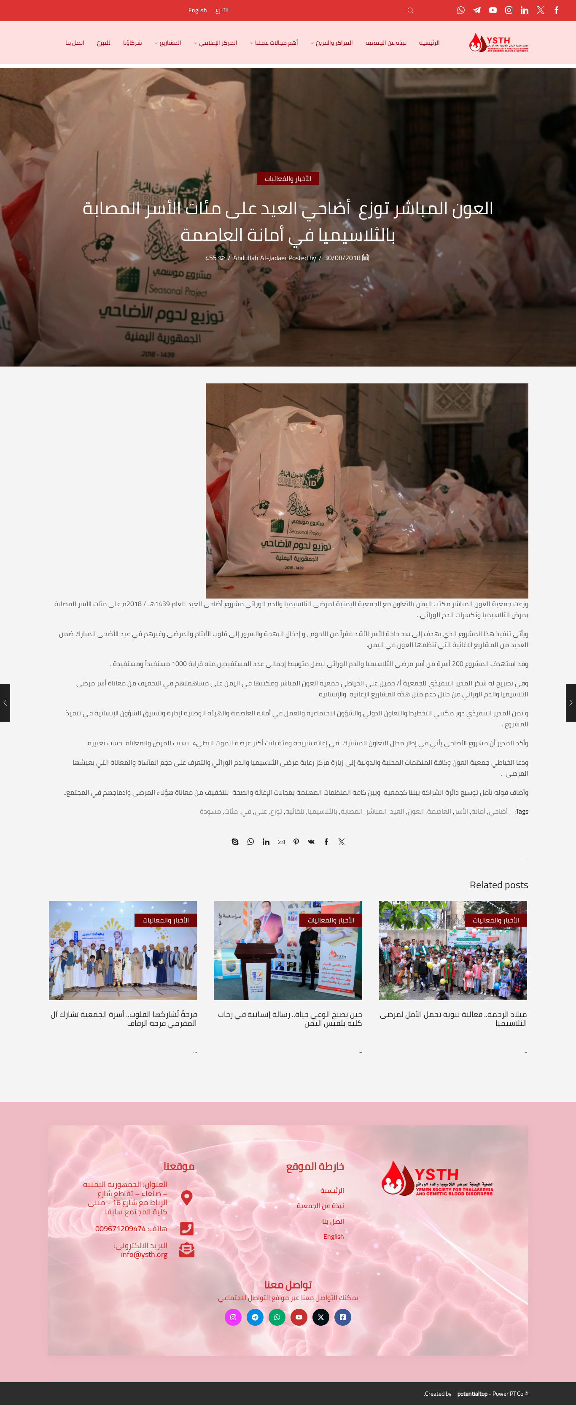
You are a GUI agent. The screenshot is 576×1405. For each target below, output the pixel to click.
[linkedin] (266, 842)
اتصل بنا (74, 42)
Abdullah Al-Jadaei (259, 258)
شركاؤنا (132, 42)
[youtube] (493, 10)
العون (416, 811)
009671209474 (120, 1228)
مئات (231, 811)
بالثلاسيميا (322, 811)
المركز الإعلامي (218, 42)
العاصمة (439, 811)
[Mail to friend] (281, 842)
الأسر (461, 811)
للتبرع (222, 10)
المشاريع (170, 42)
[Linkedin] (524, 10)
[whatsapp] (250, 842)
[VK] (311, 842)
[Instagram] (509, 10)
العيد (397, 811)
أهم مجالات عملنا (276, 42)
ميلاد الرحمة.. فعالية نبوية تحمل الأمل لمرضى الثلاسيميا (453, 1018)
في (246, 811)
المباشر (376, 811)
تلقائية (294, 811)
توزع (276, 811)
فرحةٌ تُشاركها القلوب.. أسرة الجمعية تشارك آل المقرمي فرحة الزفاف (124, 1018)
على (261, 811)
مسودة (210, 811)
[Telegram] (477, 10)
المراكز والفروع (334, 42)
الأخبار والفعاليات (288, 178)
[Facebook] (556, 10)
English (197, 10)
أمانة (478, 811)
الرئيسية (429, 42)
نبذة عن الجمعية (386, 42)
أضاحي (498, 811)
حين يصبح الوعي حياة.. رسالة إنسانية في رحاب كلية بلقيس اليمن (290, 1018)
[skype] (237, 842)
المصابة (352, 811)
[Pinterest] (296, 842)
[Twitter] (540, 10)
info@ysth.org (144, 1254)
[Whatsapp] (461, 10)
